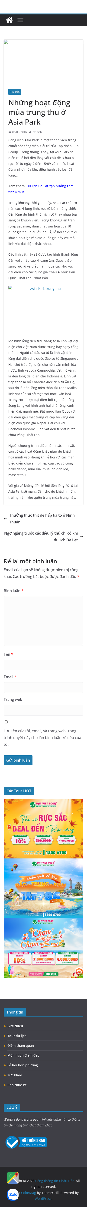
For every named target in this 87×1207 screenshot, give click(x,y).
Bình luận (13, 590)
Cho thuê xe (17, 1085)
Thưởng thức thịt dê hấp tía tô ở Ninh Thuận (42, 519)
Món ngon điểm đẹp (23, 1055)
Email (10, 676)
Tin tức (14, 91)
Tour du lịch (16, 1036)
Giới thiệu (15, 1026)
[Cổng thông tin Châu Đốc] (9, 20)
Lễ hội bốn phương (22, 1065)
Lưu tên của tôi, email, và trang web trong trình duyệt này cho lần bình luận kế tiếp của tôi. (42, 737)
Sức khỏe (14, 1075)
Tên (8, 654)
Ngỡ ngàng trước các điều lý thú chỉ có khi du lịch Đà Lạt (41, 536)
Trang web (13, 699)
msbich (37, 132)
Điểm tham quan (20, 1045)
